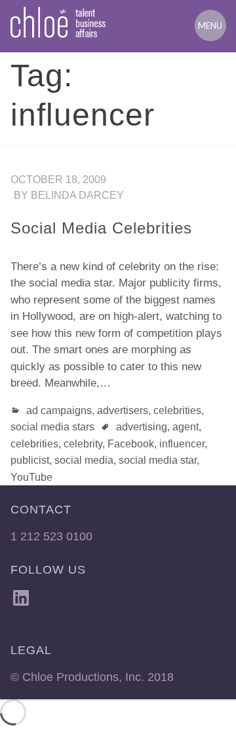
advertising (141, 426)
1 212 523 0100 (51, 536)
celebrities (177, 410)
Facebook (131, 443)
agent (185, 426)
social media (83, 460)
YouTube (31, 477)
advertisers (122, 410)
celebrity (83, 443)
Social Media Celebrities (101, 228)
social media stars (52, 426)
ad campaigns (59, 410)
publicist (29, 460)
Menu (210, 25)
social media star (158, 460)
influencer (182, 443)
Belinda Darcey (77, 195)
